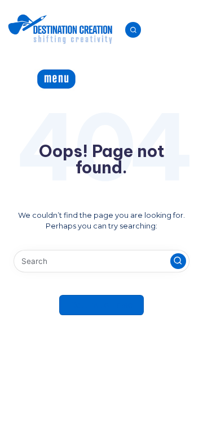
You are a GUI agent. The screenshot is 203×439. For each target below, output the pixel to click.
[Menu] (47, 78)
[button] (178, 261)
